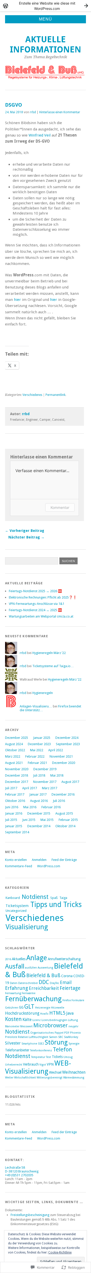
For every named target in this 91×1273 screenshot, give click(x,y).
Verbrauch (31, 1064)
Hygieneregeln (42, 693)
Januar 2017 (38, 794)
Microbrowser (50, 1025)
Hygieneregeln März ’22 (49, 653)
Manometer (12, 1026)
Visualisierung (27, 927)
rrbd (33, 112)
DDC (44, 982)
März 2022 (12, 756)
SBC (60, 1037)
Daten (13, 983)
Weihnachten (73, 1072)
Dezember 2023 (39, 744)
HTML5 (57, 1013)
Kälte (27, 1019)
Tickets (57, 1057)
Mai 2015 (47, 820)
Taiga (63, 898)
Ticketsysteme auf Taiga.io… (53, 666)
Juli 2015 (11, 820)
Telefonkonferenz (41, 1050)
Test (48, 1057)
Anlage (36, 958)
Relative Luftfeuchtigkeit (33, 1037)
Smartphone (29, 1043)
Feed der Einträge (64, 860)
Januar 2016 (13, 813)
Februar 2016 (51, 807)
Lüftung (73, 1020)
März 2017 (49, 788)
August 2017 (70, 782)
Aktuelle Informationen (45, 44)
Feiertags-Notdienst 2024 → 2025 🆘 (35, 610)
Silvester (13, 1043)
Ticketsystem (17, 905)
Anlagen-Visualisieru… (36, 706)
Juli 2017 (11, 788)
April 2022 (55, 750)
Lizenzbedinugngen (54, 1020)
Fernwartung (13, 993)
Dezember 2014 (38, 826)
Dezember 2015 (38, 813)
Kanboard (13, 898)
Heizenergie (42, 1007)
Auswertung (45, 967)
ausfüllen (31, 967)
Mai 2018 (56, 775)
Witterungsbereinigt (49, 1077)
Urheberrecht (13, 1064)
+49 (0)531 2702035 (19, 1175)
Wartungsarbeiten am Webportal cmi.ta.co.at (41, 616)
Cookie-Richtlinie (60, 1252)
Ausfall (14, 966)
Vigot (42, 1064)
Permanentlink (55, 395)
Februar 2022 (34, 756)
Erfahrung (16, 988)
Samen (53, 1037)
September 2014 (17, 832)
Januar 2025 (41, 738)
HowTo (44, 1013)
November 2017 (44, 782)
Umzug (68, 1057)
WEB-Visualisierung (38, 1067)
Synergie (74, 1043)
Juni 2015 (28, 820)
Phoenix (75, 1032)
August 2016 (39, 801)
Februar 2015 (68, 820)
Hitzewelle (57, 1007)
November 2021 (61, 756)
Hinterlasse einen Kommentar (59, 112)
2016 (8, 959)
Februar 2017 (14, 794)
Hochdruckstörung (22, 1013)
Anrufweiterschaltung (64, 959)
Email (66, 982)
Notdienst (35, 896)
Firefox (66, 1000)
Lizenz (36, 1020)
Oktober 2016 (15, 801)
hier (17, 299)
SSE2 (41, 1043)
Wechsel (55, 1072)
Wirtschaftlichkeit (25, 1077)
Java (70, 1013)
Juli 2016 (59, 801)
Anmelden (39, 860)
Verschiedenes (32, 395)
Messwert (26, 1026)
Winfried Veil (40, 135)
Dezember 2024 (66, 738)
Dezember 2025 (16, 738)
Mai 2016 (29, 807)
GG (21, 1007)
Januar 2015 (13, 826)
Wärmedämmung (73, 1077)
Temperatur (38, 1057)
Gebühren (11, 1007)
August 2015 (64, 813)
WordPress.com (48, 866)
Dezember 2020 (63, 763)
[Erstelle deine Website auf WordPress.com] (45, 5)
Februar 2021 (37, 763)
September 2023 (68, 744)
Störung (56, 1042)
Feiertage (70, 988)
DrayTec (54, 983)
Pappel (59, 1032)
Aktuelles (19, 959)
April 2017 (29, 788)
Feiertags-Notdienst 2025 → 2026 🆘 (35, 591)
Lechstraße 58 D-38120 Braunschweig (21, 1169)
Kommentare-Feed (18, 866)
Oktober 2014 (65, 826)
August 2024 (14, 744)
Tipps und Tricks (56, 904)
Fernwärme (28, 993)
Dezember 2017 (16, 782)
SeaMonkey (71, 1037)
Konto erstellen (16, 860)
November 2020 (16, 769)
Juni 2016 (11, 807)
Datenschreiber (28, 983)
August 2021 (14, 763)
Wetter (9, 1077)
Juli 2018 (39, 775)
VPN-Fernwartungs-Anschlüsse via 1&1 (36, 604)
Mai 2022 (36, 750)
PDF (66, 1032)
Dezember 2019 (44, 769)
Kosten (13, 1019)
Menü (45, 19)
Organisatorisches (42, 1032)
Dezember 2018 (16, 775)
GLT (29, 1006)
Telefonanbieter (17, 1050)
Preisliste (11, 1037)
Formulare (78, 1000)
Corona (67, 976)
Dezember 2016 (63, 794)
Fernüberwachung (33, 999)
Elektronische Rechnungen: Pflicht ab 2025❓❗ (43, 597)
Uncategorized (16, 911)
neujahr (73, 1026)
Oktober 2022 (15, 750)
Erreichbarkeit (44, 988)
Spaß (54, 898)
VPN (50, 1064)
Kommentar (60, 507)
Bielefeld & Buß (43, 975)
